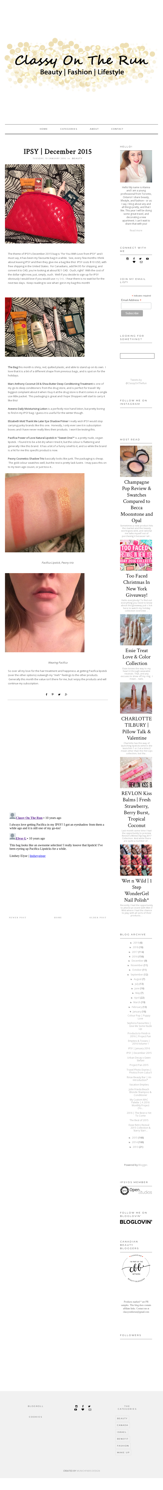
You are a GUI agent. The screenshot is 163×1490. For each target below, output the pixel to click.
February (137, 1007)
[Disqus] (58, 758)
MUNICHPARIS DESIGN (88, 1470)
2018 (136, 947)
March (137, 1002)
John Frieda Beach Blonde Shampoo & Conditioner (140, 1092)
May (138, 993)
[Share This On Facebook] (47, 694)
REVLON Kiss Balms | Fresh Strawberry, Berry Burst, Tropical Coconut (136, 809)
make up (123, 1452)
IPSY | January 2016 (139, 1048)
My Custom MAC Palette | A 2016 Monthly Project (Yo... (139, 1104)
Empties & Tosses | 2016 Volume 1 (139, 1042)
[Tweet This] (60, 694)
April (137, 997)
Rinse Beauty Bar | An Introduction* (139, 1079)
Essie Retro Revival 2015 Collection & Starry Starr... (139, 1127)
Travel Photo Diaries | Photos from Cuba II (139, 1071)
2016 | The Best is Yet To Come (139, 1114)
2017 (135, 952)
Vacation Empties (139, 1084)
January (137, 1011)
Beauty (77, 158)
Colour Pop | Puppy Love (139, 1017)
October (137, 969)
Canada (122, 1425)
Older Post (98, 917)
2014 (135, 1142)
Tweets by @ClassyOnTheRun (136, 381)
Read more (136, 230)
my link (60, 278)
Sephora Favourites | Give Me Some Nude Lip (139, 1025)
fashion (123, 1445)
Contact (117, 129)
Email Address (131, 300)
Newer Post (17, 917)
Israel (122, 1432)
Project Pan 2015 (139, 1065)
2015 (135, 1137)
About (94, 129)
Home (44, 129)
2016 (135, 956)
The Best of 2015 (139, 1120)
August (138, 979)
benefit (122, 1439)
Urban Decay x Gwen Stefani (139, 1059)
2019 (136, 942)
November (137, 965)
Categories (68, 129)
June (137, 988)
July (137, 984)
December (138, 960)
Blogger (142, 1165)
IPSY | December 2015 (139, 1053)
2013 (136, 1147)
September (137, 974)
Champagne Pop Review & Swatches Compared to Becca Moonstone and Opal (136, 501)
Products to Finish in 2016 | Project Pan (139, 1035)
